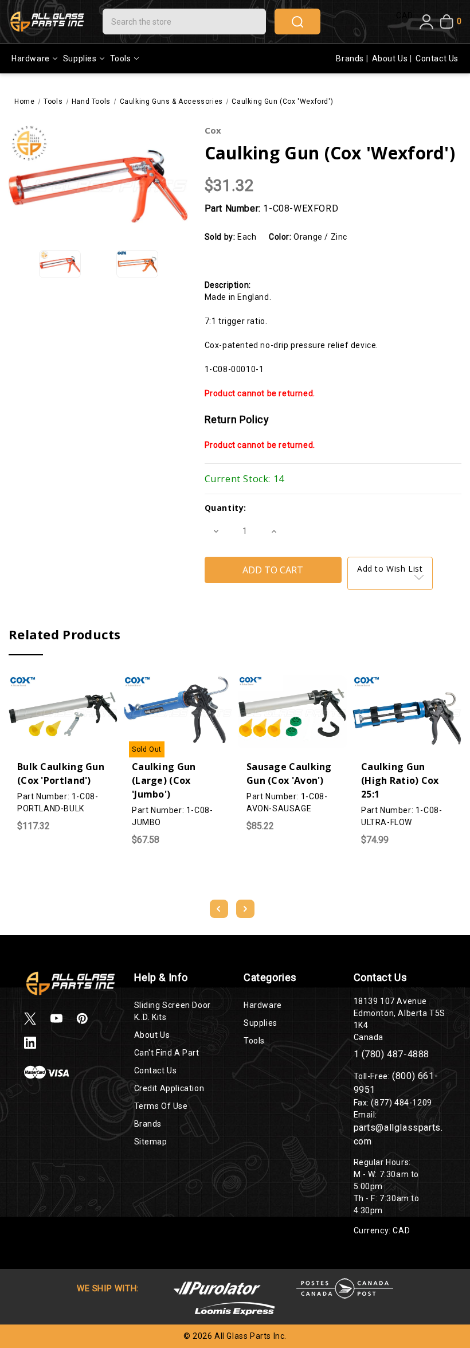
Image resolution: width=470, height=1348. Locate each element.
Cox (213, 130)
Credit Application (169, 1088)
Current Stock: (244, 478)
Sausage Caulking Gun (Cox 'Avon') (289, 773)
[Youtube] (56, 1019)
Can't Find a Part (166, 1052)
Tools (120, 58)
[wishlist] (86, 680)
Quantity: (225, 507)
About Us (391, 58)
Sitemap (150, 1141)
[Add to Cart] (40, 680)
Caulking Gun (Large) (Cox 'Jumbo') (164, 780)
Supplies (80, 58)
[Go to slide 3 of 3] (219, 909)
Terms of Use (161, 1106)
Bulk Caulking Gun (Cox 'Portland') (60, 773)
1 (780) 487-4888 (392, 1054)
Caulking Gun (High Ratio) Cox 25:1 (400, 780)
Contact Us (437, 58)
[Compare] (63, 680)
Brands (351, 58)
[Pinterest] (82, 1019)
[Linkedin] (30, 1043)
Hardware (30, 58)
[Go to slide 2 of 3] (245, 909)
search (297, 21)
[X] (30, 1019)
